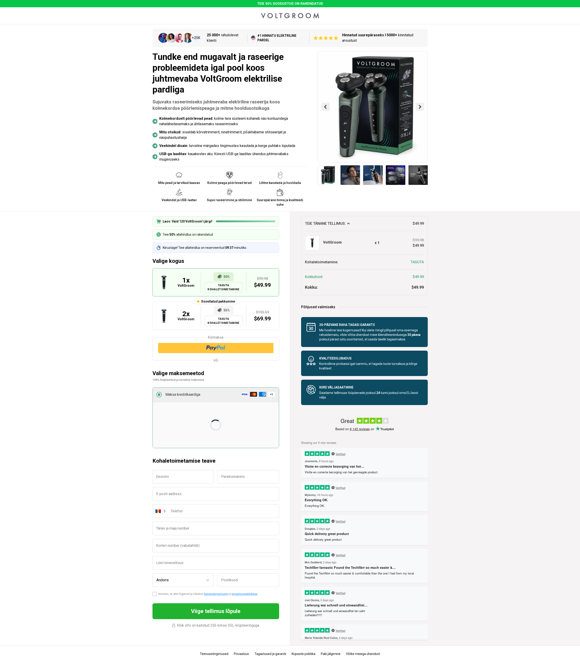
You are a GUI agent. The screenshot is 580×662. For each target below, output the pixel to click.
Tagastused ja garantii (270, 654)
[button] (216, 395)
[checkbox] (154, 594)
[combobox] (183, 580)
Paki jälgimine (331, 654)
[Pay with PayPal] (215, 348)
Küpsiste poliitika (303, 654)
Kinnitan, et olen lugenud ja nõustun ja (207, 594)
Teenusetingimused (214, 654)
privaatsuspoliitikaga (244, 594)
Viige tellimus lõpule (215, 611)
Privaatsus (241, 654)
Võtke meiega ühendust (363, 654)
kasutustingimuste (216, 594)
